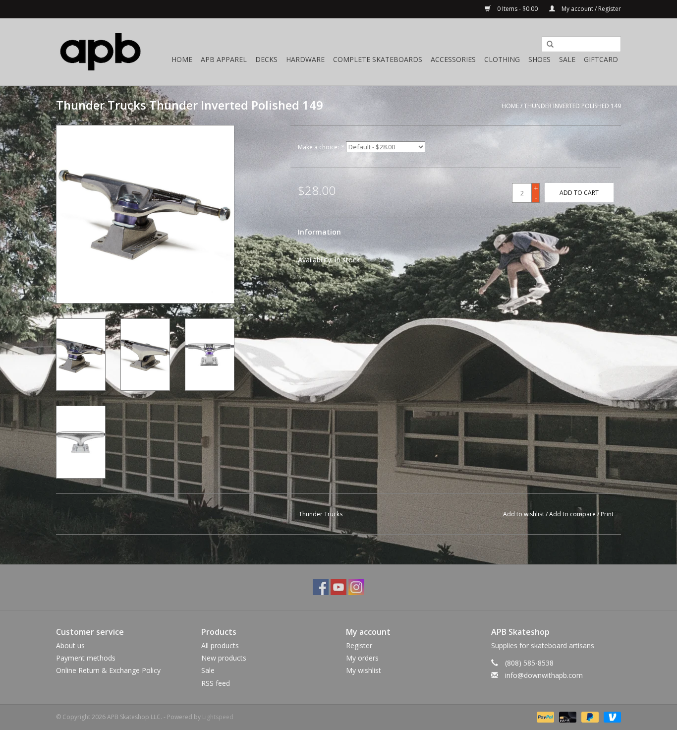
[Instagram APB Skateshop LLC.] (356, 587)
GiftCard (601, 59)
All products (220, 645)
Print (607, 514)
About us (70, 645)
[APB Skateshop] (100, 51)
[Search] (547, 44)
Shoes (539, 59)
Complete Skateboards (377, 59)
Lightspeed (217, 717)
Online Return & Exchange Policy (108, 670)
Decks (266, 59)
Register (359, 645)
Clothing (502, 59)
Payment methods (85, 658)
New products (223, 658)
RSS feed (215, 683)
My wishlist (363, 670)
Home (181, 59)
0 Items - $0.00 (517, 8)
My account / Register (590, 8)
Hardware (305, 59)
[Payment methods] (544, 716)
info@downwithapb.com (544, 675)
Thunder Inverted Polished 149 (572, 106)
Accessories (453, 59)
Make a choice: (321, 147)
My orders (362, 658)
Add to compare (573, 514)
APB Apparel (224, 59)
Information (319, 232)
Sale (567, 59)
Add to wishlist (523, 514)
